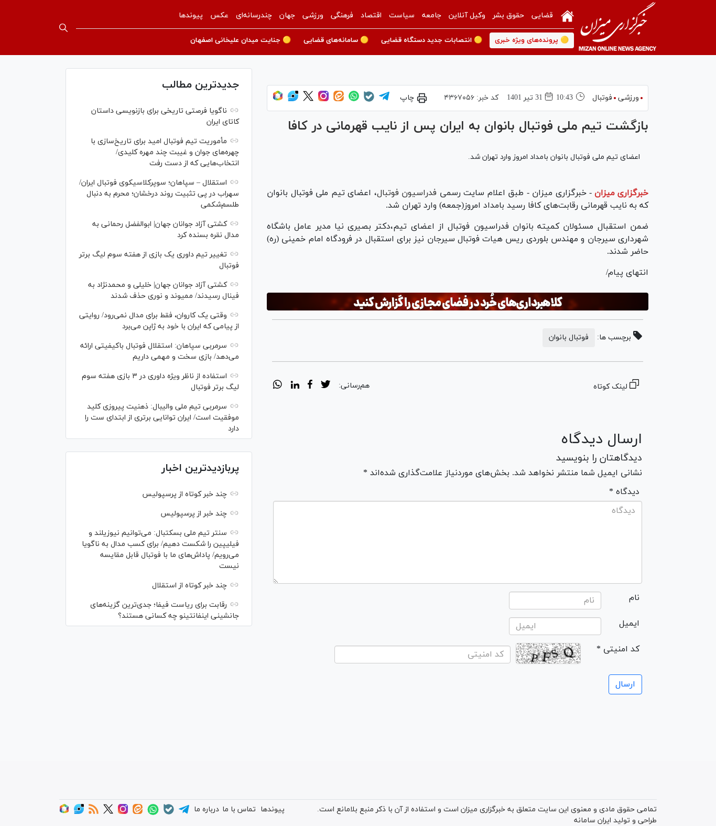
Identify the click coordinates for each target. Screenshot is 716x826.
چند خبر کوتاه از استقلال (189, 586)
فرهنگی (342, 15)
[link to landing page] (617, 28)
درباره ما (206, 809)
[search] (63, 28)
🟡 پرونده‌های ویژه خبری (532, 40)
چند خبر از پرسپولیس (193, 514)
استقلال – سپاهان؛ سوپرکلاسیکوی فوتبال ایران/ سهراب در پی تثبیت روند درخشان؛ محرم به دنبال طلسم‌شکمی (159, 194)
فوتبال (602, 98)
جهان (287, 15)
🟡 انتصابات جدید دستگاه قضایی (431, 40)
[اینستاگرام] (323, 99)
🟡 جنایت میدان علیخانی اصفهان (240, 40)
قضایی (542, 15)
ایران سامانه (592, 820)
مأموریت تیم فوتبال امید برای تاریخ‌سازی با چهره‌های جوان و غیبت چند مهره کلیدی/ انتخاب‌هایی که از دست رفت (165, 152)
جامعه (431, 15)
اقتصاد (371, 15)
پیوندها (191, 15)
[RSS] (94, 812)
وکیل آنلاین (467, 15)
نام (634, 598)
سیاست (402, 15)
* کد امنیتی (617, 649)
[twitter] (325, 386)
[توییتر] (308, 99)
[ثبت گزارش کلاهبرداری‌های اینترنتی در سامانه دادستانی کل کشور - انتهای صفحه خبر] (457, 301)
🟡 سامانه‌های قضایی (335, 40)
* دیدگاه (624, 492)
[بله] (369, 100)
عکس (219, 15)
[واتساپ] (354, 99)
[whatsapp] (277, 386)
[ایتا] (338, 99)
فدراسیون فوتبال (408, 193)
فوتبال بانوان (569, 337)
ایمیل (629, 623)
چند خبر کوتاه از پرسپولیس (184, 494)
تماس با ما (239, 809)
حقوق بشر (508, 15)
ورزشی (312, 15)
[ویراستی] (293, 99)
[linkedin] (294, 386)
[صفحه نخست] (567, 15)
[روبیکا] (278, 99)
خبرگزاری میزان (621, 193)
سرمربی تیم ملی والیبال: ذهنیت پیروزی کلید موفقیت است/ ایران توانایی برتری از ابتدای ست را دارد (162, 418)
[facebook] (310, 386)
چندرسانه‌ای (254, 15)
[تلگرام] (384, 99)
